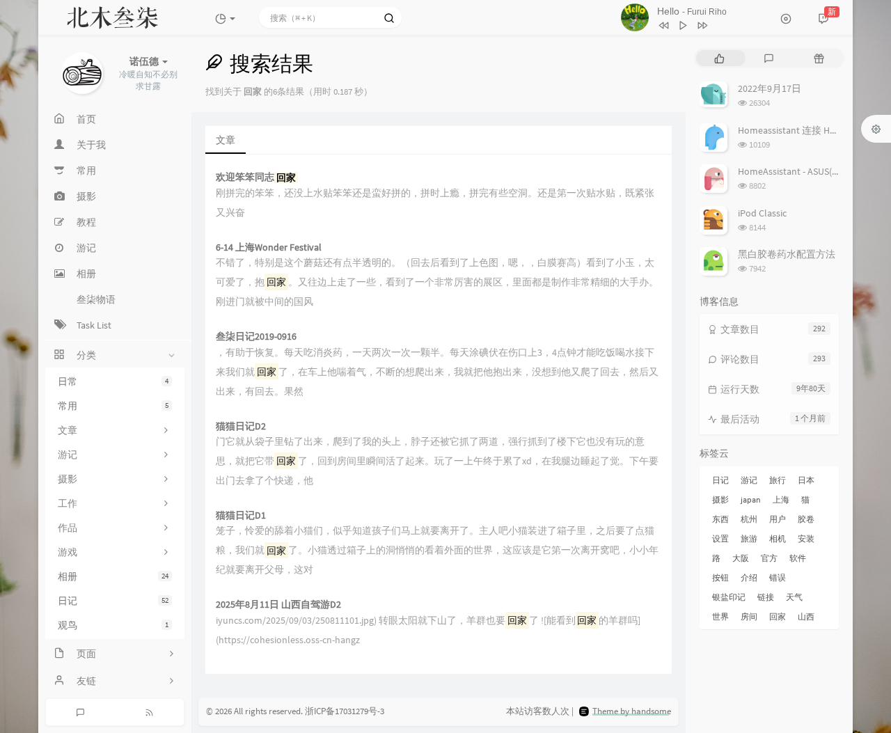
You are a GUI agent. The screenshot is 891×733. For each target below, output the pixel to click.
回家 (777, 616)
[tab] (719, 58)
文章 (225, 140)
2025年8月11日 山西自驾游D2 (278, 604)
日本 (806, 480)
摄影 (720, 499)
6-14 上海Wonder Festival (269, 247)
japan (751, 499)
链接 (765, 597)
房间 (749, 616)
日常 (113, 381)
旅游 (749, 538)
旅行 (777, 480)
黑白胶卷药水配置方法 (786, 254)
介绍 (749, 577)
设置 (720, 538)
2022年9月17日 (769, 88)
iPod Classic (762, 213)
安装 (806, 538)
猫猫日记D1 (241, 515)
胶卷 (806, 519)
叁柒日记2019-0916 (256, 336)
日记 (113, 600)
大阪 (740, 558)
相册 (113, 576)
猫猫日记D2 (241, 426)
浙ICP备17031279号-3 (344, 711)
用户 (777, 519)
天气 (794, 597)
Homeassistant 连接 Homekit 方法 (809, 130)
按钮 (720, 577)
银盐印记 (729, 597)
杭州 (749, 519)
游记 (749, 480)
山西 (806, 616)
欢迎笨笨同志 (256, 177)
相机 (777, 538)
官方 (769, 558)
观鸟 (113, 625)
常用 (113, 406)
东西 (720, 519)
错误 (777, 577)
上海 (781, 499)
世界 (720, 616)
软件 (797, 558)
